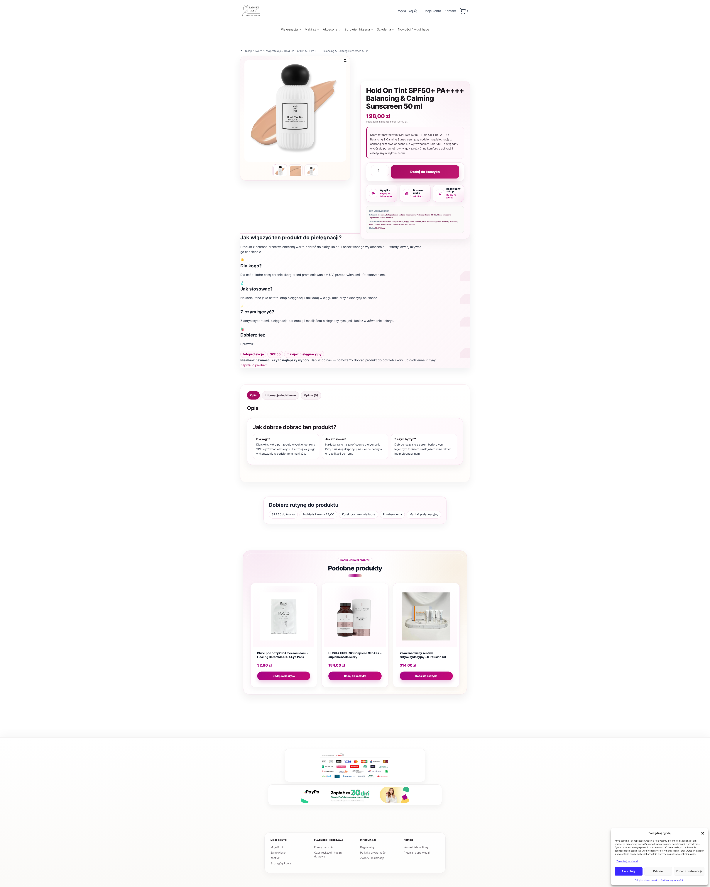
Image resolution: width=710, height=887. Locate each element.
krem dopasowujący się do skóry (435, 221)
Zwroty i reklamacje (372, 858)
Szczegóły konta (281, 863)
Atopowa (381, 215)
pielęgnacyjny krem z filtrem (392, 224)
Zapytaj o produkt (253, 365)
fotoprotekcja (397, 221)
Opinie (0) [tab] (311, 395)
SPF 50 (412, 224)
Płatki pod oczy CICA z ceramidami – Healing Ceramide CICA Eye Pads (282, 655)
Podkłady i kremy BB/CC (426, 215)
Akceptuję (628, 871)
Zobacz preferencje (689, 871)
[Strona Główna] (241, 50)
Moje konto (433, 11)
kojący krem (409, 221)
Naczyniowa (411, 215)
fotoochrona (385, 221)
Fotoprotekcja (392, 215)
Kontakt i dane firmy (416, 847)
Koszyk (275, 858)
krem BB (418, 221)
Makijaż (402, 215)
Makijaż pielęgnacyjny (424, 514)
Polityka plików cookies (647, 880)
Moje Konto (278, 847)
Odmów (658, 871)
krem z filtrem (374, 224)
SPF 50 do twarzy (283, 514)
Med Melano (380, 228)
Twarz (382, 218)
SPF (406, 224)
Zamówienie (278, 852)
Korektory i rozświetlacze (358, 514)
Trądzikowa (374, 218)
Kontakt (450, 11)
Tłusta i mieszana (444, 215)
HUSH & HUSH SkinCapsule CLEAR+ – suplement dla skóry (354, 655)
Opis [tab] (253, 395)
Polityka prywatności (672, 880)
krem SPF (453, 221)
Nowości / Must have (413, 29)
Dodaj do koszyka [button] (284, 675)
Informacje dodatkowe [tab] (280, 395)
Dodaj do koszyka (425, 172)
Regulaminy (367, 847)
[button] (702, 833)
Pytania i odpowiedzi (417, 852)
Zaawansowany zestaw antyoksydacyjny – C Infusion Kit (423, 655)
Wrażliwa (389, 218)
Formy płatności (324, 847)
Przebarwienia (392, 514)
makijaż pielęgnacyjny (304, 354)
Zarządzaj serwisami (627, 861)
